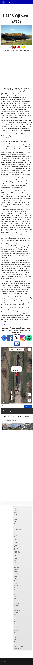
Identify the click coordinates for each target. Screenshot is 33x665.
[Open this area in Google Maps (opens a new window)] (4, 403)
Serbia (15, 626)
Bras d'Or (16, 532)
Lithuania (16, 599)
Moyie (15, 545)
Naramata (16, 547)
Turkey (15, 644)
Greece (16, 580)
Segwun (15, 555)
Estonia (16, 571)
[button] (16, 374)
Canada (16, 526)
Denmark (16, 567)
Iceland (16, 585)
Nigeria (16, 612)
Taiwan (15, 639)
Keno (15, 541)
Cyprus (15, 565)
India (15, 587)
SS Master (16, 544)
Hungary (16, 583)
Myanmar (16, 605)
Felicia (15, 535)
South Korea (17, 630)
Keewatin (16, 539)
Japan (15, 596)
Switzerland (17, 635)
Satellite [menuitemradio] (20, 349)
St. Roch (15, 558)
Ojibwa (15, 549)
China (15, 562)
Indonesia (16, 589)
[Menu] (28, 2)
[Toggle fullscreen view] (29, 349)
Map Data (19, 403)
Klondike (16, 542)
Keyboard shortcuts (12, 403)
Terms (30, 403)
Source (3, 325)
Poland (15, 619)
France (15, 576)
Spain (15, 632)
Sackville (16, 554)
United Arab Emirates (19, 646)
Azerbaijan (16, 514)
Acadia (15, 528)
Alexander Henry (17, 529)
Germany (16, 578)
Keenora (16, 538)
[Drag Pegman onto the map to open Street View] (29, 400)
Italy (15, 594)
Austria (16, 512)
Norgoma (16, 548)
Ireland (16, 592)
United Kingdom (17, 648)
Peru (15, 617)
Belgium (16, 517)
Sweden (16, 637)
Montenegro (17, 603)
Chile (15, 560)
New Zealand (17, 610)
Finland (16, 574)
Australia (16, 510)
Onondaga (16, 551)
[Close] (20, 368)
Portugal (16, 621)
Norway (16, 614)
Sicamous (16, 557)
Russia (15, 623)
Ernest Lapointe (17, 533)
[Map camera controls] (29, 394)
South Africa (17, 628)
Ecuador (16, 569)
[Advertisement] (16, 69)
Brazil (15, 519)
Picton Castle (17, 552)
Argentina (16, 508)
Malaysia (16, 601)
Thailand (16, 642)
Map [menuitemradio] (12, 349)
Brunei (15, 521)
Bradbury (16, 531)
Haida (15, 536)
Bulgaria (16, 523)
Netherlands (17, 608)
